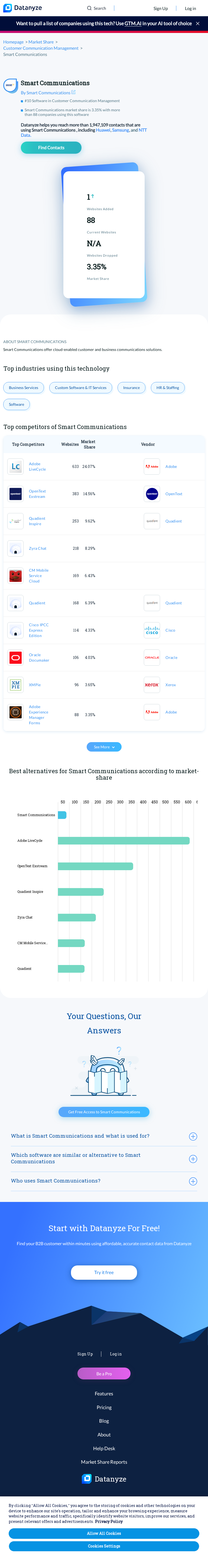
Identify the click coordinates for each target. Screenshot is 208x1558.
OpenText (173, 493)
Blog (104, 1421)
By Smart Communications (46, 92)
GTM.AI (133, 23)
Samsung (121, 129)
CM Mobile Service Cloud (38, 575)
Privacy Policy (109, 1521)
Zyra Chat (37, 548)
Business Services (23, 387)
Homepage (13, 41)
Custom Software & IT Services (80, 387)
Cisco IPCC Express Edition (39, 630)
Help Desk (104, 1448)
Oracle (171, 657)
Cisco (170, 630)
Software (16, 404)
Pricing (104, 1407)
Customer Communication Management (41, 48)
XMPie (35, 684)
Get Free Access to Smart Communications (104, 1112)
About (104, 1435)
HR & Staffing (168, 387)
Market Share (41, 41)
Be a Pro (104, 1373)
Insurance (131, 387)
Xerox (170, 684)
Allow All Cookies (104, 1533)
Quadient (173, 521)
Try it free (104, 1272)
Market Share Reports (104, 1462)
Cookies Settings (104, 1546)
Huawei (103, 129)
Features (104, 1393)
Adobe (171, 466)
